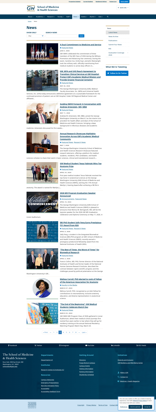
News (75, 17)
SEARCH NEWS (51, 32)
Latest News (113, 32)
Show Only (31, 32)
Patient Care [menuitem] (113, 1)
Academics (40, 17)
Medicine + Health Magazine (129, 381)
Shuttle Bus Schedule (86, 375)
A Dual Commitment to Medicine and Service (80, 44)
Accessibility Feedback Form (50, 392)
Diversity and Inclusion (125, 360)
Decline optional (135, 407)
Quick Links (123, 7)
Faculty (60, 17)
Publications (113, 40)
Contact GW (114, 405)
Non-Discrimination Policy (50, 386)
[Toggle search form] (107, 16)
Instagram (65, 345)
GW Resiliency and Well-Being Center (130, 363)
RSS (110, 49)
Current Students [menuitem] (88, 1)
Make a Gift (124, 373)
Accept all (147, 407)
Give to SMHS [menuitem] (124, 1)
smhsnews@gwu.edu (10, 366)
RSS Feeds (142, 345)
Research (50, 17)
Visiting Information (86, 369)
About (30, 17)
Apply (81, 36)
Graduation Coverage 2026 (116, 54)
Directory (82, 360)
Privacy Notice (91, 405)
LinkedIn (116, 345)
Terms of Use (102, 405)
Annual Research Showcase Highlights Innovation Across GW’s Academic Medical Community (79, 136)
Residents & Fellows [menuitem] (101, 1)
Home (29, 21)
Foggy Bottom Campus (87, 363)
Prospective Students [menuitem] (74, 1)
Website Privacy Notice (140, 400)
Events (83, 17)
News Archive (113, 36)
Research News (80, 142)
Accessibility (45, 389)
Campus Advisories (47, 380)
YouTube (91, 345)
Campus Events (84, 366)
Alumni (92, 17)
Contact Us (124, 377)
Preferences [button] (123, 407)
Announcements (68, 199)
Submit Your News (115, 45)
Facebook (13, 345)
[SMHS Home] (44, 8)
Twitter (39, 345)
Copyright (80, 405)
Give (100, 17)
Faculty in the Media (69, 285)
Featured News (67, 48)
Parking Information (86, 372)
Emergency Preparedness (50, 383)
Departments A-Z (47, 360)
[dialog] (136, 403)
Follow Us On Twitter (118, 73)
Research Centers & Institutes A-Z (52, 370)
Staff (68, 17)
